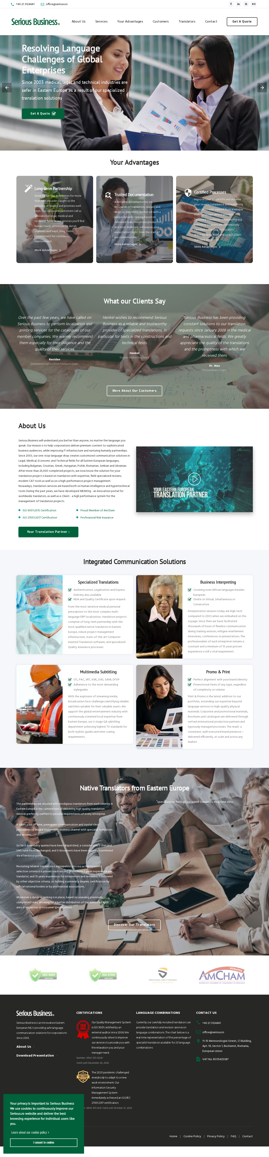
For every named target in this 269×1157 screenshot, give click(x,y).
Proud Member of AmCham (97, 510)
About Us (79, 21)
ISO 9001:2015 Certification (39, 510)
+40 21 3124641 (25, 4)
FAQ (233, 1136)
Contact (211, 21)
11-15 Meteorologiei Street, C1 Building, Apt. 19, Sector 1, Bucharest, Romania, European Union (227, 1046)
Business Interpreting (218, 582)
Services (101, 21)
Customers (161, 21)
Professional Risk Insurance (96, 517)
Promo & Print (218, 671)
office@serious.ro (57, 4)
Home (173, 1136)
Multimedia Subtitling (98, 671)
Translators (187, 21)
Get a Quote (242, 22)
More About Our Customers (134, 391)
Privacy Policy (216, 1136)
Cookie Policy (192, 1136)
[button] (10, 1132)
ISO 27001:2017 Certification (40, 517)
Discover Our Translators (134, 925)
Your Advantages (130, 21)
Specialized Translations (98, 582)
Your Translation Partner (47, 532)
